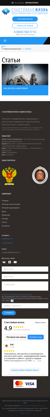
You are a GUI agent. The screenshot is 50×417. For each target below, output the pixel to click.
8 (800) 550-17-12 (7, 239)
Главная (5, 201)
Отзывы (5, 219)
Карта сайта (25, 413)
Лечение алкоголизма (11, 204)
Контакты (6, 226)
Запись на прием (25, 26)
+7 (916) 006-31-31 (7, 243)
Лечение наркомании (10, 208)
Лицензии (6, 215)
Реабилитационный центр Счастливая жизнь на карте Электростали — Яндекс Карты (26, 374)
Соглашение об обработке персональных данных (17, 295)
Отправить (8, 313)
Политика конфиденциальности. (33, 406)
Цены (4, 211)
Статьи (4, 222)
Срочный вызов (25, 19)
